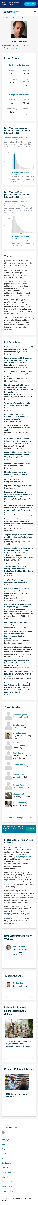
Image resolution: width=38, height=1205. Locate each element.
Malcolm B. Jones (20, 715)
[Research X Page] (7, 1132)
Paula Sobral (18, 753)
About (4, 1158)
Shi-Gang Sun (18, 983)
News (4, 1154)
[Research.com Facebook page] (3, 1132)
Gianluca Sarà (18, 794)
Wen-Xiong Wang (20, 733)
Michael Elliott (18, 775)
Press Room (6, 1172)
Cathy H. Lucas (19, 764)
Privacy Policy (7, 1191)
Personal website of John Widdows (19, 818)
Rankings (5, 1139)
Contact (5, 1168)
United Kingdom (10, 48)
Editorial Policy (8, 1186)
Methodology (7, 1144)
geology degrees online (23, 856)
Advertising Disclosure (11, 1182)
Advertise (5, 1177)
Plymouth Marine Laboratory (16, 45)
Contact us (31, 829)
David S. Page (18, 725)
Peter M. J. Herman (19, 946)
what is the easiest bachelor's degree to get (18, 896)
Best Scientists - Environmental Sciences (15, 18)
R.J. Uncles (17, 743)
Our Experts (6, 1163)
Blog (3, 1149)
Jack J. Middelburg (20, 803)
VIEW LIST (30, 4)
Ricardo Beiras (19, 785)
